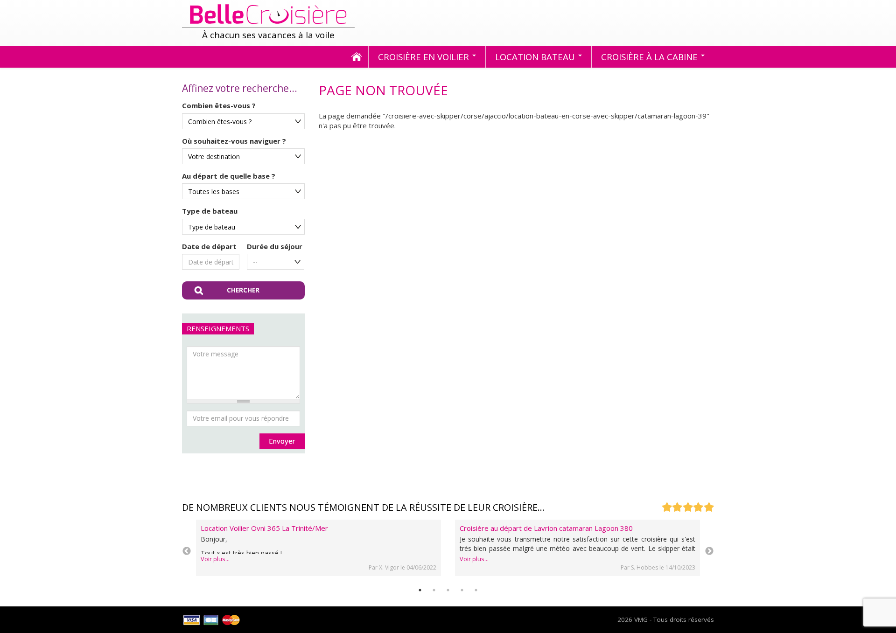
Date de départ (209, 246)
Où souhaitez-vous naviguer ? (234, 141)
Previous (186, 551)
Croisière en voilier (424, 57)
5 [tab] (476, 590)
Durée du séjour (274, 246)
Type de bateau (210, 211)
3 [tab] (448, 590)
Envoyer (282, 440)
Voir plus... (215, 559)
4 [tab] (462, 590)
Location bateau (536, 57)
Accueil (356, 57)
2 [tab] (434, 590)
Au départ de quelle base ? (228, 176)
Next (709, 551)
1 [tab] (420, 590)
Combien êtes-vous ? (219, 105)
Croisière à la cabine (650, 57)
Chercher (243, 290)
